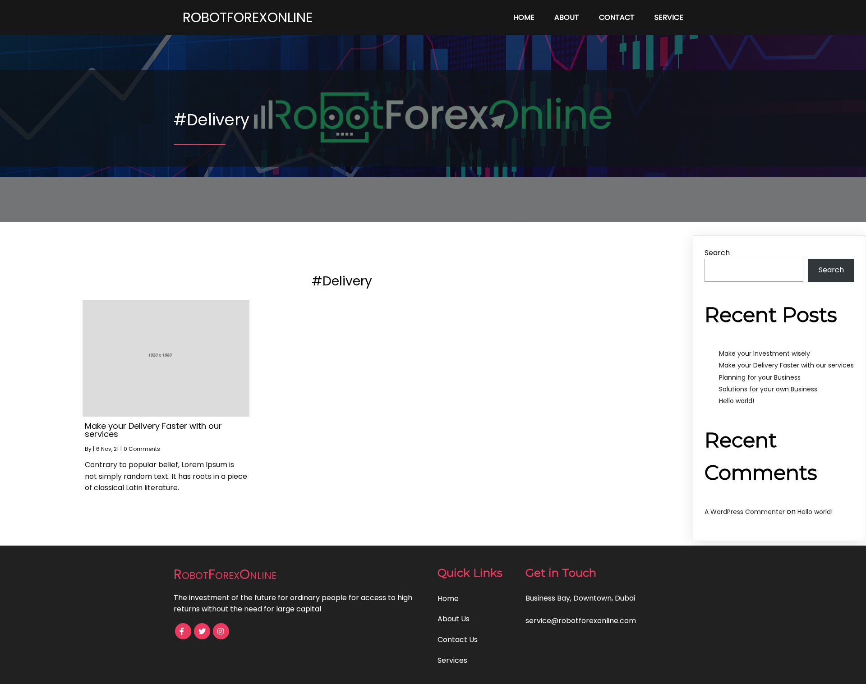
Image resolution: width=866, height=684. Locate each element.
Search (717, 253)
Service (668, 17)
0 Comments (142, 449)
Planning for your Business (760, 377)
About (566, 17)
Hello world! (736, 400)
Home (523, 17)
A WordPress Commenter (745, 511)
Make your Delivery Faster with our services (786, 365)
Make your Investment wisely (764, 353)
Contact (617, 17)
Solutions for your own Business (768, 389)
